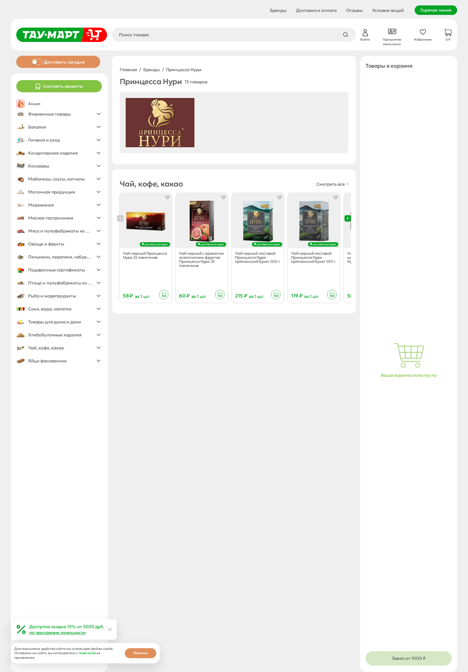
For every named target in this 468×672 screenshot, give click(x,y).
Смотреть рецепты (63, 86)
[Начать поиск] (345, 35)
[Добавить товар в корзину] (163, 294)
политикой (87, 653)
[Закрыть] (110, 629)
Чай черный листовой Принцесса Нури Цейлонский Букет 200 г (257, 257)
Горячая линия (435, 10)
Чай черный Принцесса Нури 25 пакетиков (145, 255)
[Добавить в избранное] (167, 197)
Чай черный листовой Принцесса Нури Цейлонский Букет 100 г (313, 257)
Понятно (141, 653)
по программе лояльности (57, 632)
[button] (59, 114)
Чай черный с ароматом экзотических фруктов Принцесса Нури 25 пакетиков (201, 259)
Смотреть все (330, 184)
